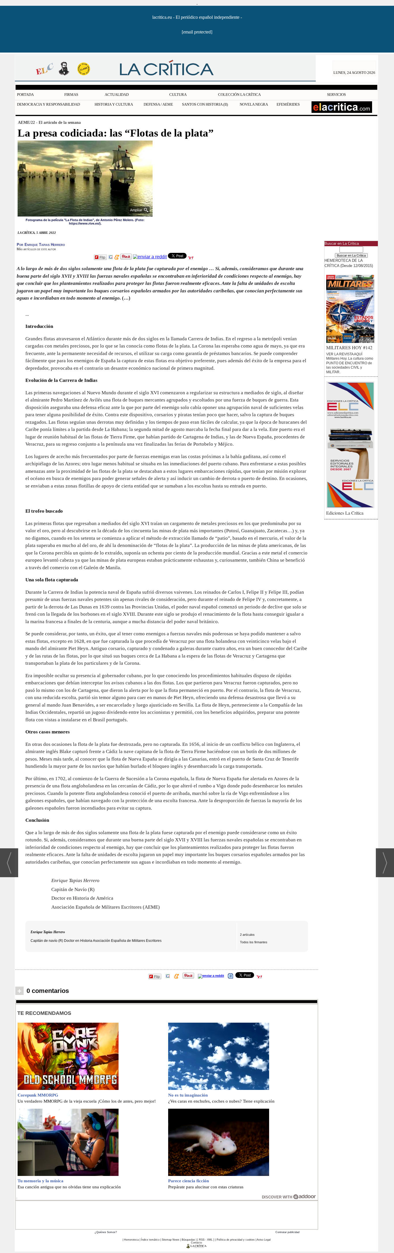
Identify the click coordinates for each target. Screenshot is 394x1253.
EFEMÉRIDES (288, 104)
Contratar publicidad (287, 1232)
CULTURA (178, 94)
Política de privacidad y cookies (236, 1239)
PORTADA (25, 94)
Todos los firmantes (253, 942)
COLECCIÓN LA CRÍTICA (239, 94)
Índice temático (150, 1239)
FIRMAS (71, 94)
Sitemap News (170, 1239)
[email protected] (197, 31)
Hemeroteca (131, 1239)
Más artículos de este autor (36, 249)
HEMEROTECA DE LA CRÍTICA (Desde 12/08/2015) (348, 263)
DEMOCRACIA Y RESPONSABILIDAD (48, 104)
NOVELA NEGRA (254, 104)
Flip (102, 257)
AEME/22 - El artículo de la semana (49, 122)
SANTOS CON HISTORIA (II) (205, 104)
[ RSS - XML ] (205, 1239)
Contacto (196, 1242)
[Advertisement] (167, 1214)
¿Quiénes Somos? (106, 1232)
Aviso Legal (264, 1239)
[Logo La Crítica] (196, 1247)
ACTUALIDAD (117, 94)
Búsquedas (188, 1239)
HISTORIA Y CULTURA (114, 104)
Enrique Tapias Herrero (48, 932)
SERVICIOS (336, 94)
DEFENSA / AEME (158, 104)
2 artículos (247, 934)
